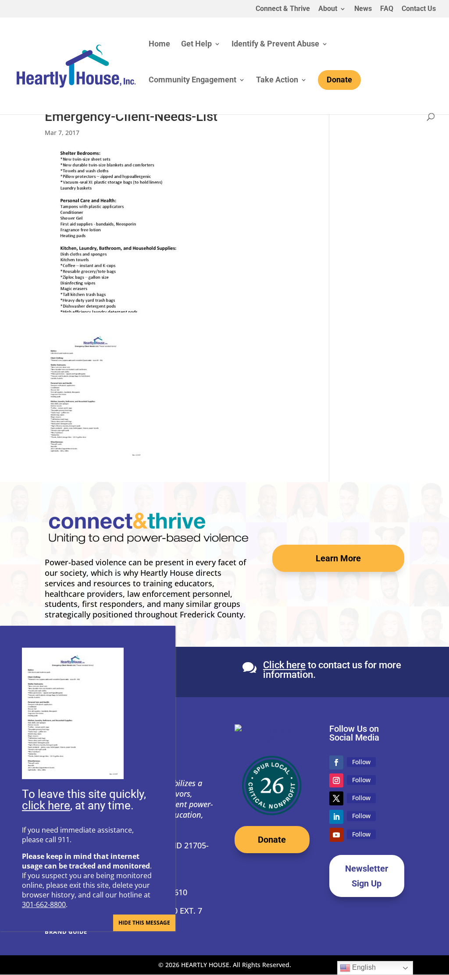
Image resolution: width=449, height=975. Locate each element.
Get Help (196, 44)
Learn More (338, 558)
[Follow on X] (336, 798)
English (363, 967)
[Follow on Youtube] (336, 835)
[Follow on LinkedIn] (336, 817)
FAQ (386, 9)
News (363, 9)
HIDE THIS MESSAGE (144, 922)
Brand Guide (66, 932)
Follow (361, 762)
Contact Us (419, 9)
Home (159, 44)
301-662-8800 (44, 904)
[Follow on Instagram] (336, 780)
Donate (272, 839)
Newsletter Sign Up (366, 876)
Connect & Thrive (283, 9)
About (327, 9)
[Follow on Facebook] (336, 762)
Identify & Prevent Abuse (275, 44)
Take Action (277, 80)
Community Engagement (192, 80)
